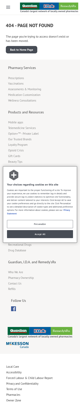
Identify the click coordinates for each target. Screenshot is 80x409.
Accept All (40, 234)
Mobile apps (15, 122)
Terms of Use (14, 389)
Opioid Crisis (16, 150)
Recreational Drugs (19, 244)
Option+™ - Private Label (23, 133)
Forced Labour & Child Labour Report (29, 378)
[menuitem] (13, 308)
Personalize (40, 224)
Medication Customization (24, 95)
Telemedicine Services (22, 128)
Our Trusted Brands (19, 139)
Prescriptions (16, 78)
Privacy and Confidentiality (22, 383)
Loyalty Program (18, 145)
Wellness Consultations (22, 100)
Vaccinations (15, 83)
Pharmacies (13, 395)
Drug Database (17, 250)
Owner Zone (13, 400)
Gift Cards (14, 156)
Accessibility (14, 372)
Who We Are (15, 272)
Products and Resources (26, 112)
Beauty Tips (15, 161)
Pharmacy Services (22, 67)
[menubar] (13, 308)
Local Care (12, 366)
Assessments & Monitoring (24, 89)
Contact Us (14, 283)
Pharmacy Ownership (21, 278)
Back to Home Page (21, 49)
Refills (12, 289)
